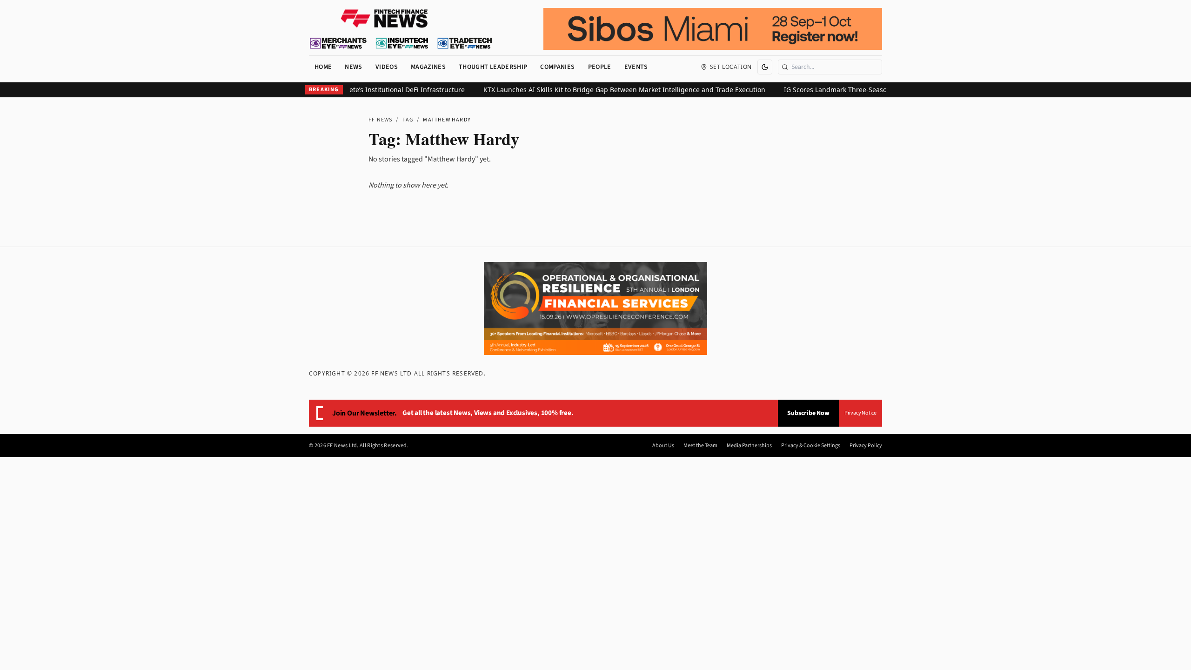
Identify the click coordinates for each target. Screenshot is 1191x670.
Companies (557, 67)
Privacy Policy (866, 445)
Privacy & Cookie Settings (810, 445)
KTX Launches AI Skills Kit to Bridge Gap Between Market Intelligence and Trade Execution (612, 89)
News (353, 67)
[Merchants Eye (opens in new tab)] (338, 43)
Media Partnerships (749, 445)
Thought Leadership (493, 67)
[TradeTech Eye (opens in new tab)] (465, 43)
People (599, 67)
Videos (386, 67)
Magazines (428, 67)
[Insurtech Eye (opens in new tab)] (401, 43)
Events (636, 67)
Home (323, 67)
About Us (663, 445)
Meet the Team (700, 445)
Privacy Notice (860, 413)
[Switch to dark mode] (764, 67)
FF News (380, 120)
